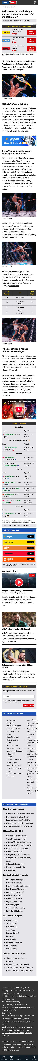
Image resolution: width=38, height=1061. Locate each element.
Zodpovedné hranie (9, 1033)
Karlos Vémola (11, 920)
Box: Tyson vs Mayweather (16, 889)
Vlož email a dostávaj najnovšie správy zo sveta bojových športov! (19, 691)
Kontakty (11, 1042)
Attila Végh (10, 930)
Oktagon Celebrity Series (15, 864)
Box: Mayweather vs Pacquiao (18, 886)
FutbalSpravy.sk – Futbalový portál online (13, 731)
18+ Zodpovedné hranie (26, 1047)
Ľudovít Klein (11, 936)
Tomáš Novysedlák (24, 21)
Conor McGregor (12, 927)
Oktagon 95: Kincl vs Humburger (18, 842)
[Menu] (34, 2)
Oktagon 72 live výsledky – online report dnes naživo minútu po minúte (17, 592)
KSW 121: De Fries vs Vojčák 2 (17, 848)
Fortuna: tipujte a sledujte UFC (18, 964)
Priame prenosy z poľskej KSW (18, 820)
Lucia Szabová (12, 946)
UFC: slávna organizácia (15, 867)
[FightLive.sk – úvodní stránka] (9, 2)
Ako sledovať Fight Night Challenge (19, 823)
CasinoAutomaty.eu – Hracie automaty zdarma (14, 768)
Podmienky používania (12, 1044)
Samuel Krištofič (12, 933)
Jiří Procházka (11, 924)
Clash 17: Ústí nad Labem (16, 839)
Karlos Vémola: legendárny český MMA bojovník (17, 666)
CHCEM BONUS (31, 32)
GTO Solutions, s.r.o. (11, 1050)
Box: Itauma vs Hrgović (15, 892)
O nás (4, 1042)
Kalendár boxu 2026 (14, 898)
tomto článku (14, 286)
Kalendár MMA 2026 (14, 851)
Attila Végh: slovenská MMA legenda (16, 629)
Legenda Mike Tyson (14, 902)
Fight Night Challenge (14, 911)
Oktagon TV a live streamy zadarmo (20, 814)
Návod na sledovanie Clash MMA (19, 826)
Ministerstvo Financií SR (24, 1027)
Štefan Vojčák (11, 949)
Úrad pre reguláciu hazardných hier (15, 1030)
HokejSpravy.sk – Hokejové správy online (13, 740)
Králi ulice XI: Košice (14, 895)
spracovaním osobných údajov (21, 700)
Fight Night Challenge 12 (15, 880)
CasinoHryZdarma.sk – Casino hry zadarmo (15, 754)
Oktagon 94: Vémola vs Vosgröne (19, 845)
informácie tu (32, 522)
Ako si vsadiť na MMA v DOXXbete (19, 968)
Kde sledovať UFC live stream (17, 817)
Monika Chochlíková (14, 942)
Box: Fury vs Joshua (14, 883)
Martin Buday (11, 939)
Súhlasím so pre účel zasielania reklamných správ (19, 702)
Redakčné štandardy (26, 1042)
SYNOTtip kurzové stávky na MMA (19, 971)
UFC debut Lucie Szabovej (16, 836)
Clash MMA (10, 870)
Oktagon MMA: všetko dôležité (18, 855)
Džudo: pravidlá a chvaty (15, 908)
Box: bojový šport (12, 905)
